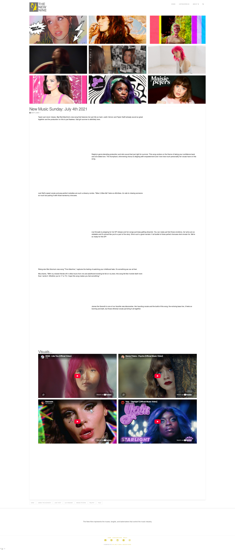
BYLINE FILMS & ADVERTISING (121, 544)
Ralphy (92, 503)
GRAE (32, 503)
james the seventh (44, 503)
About (125, 537)
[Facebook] (105, 540)
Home (109, 537)
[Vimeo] (123, 540)
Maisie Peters (81, 503)
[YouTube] (117, 540)
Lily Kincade (69, 503)
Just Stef (58, 503)
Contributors (117, 537)
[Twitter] (111, 540)
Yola (99, 503)
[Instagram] (129, 540)
